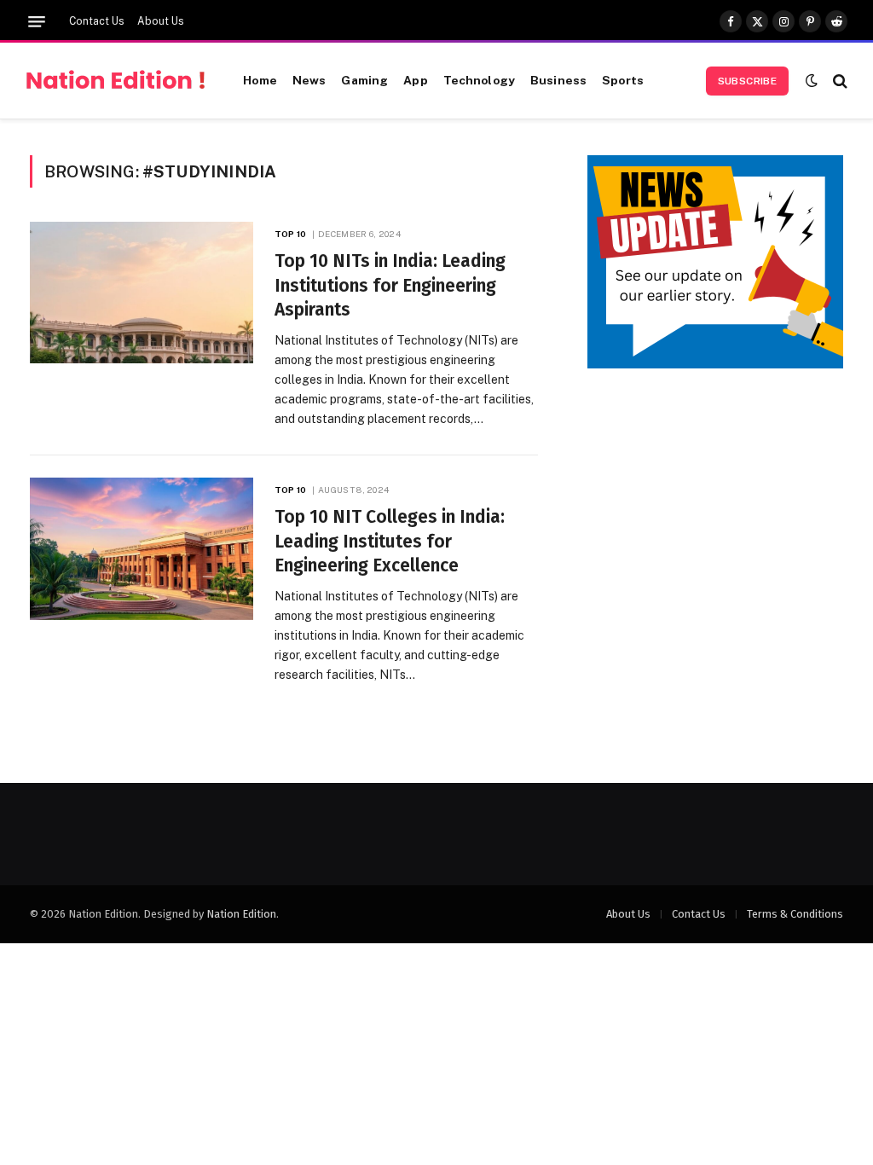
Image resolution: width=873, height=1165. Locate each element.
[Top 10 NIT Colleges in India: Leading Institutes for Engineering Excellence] (141, 548)
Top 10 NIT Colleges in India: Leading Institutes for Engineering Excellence (390, 541)
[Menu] (36, 22)
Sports (623, 80)
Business (558, 80)
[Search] (838, 80)
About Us (160, 21)
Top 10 (290, 234)
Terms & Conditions (795, 913)
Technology (479, 80)
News (309, 80)
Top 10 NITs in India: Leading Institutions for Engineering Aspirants (390, 285)
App (415, 80)
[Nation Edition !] (115, 81)
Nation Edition (241, 913)
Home (260, 80)
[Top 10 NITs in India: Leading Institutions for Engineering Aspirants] (141, 292)
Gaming (364, 80)
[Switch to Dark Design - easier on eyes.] (811, 80)
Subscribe (747, 81)
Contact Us (96, 21)
